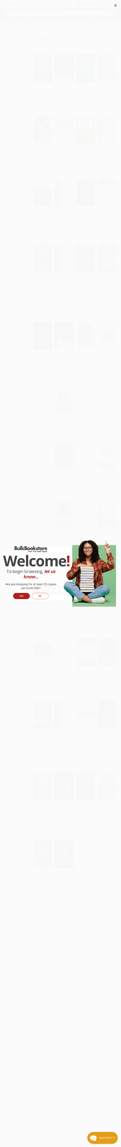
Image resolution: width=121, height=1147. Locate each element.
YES (21, 596)
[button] (102, 1138)
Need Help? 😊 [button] (107, 1138)
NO (40, 596)
